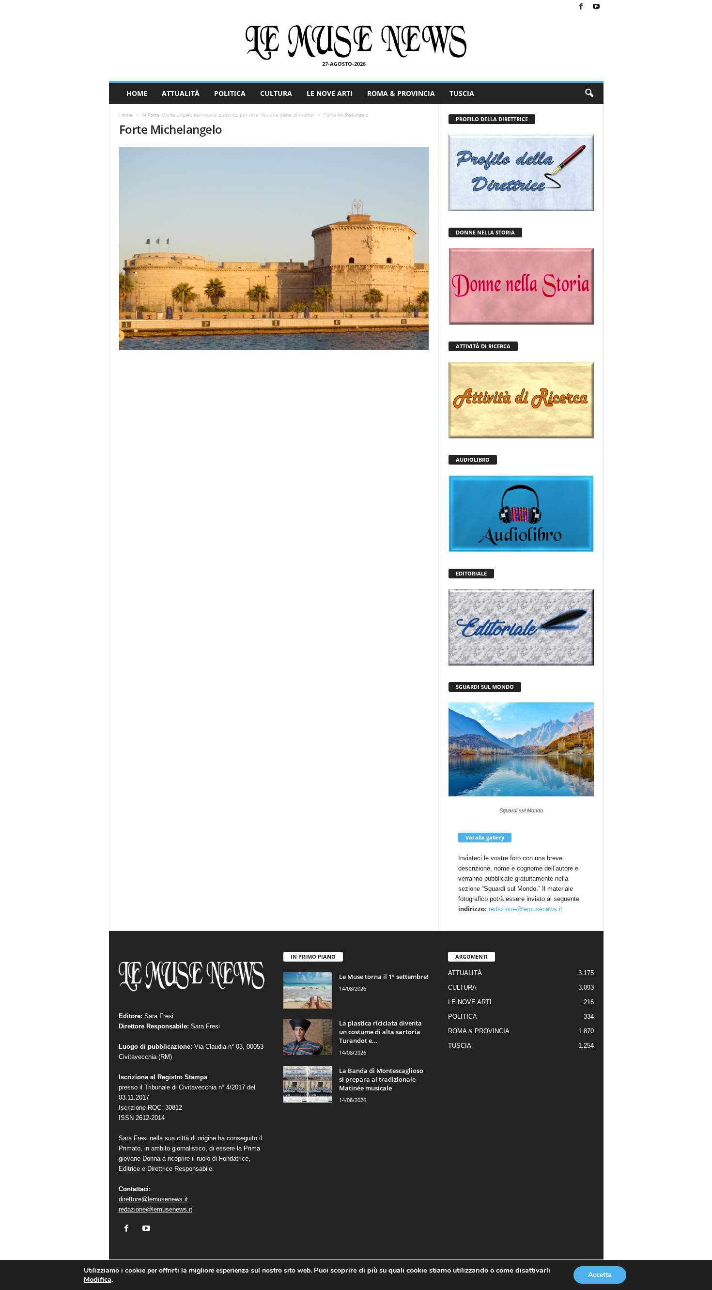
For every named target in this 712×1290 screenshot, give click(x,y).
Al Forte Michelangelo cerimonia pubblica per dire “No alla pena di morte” (228, 114)
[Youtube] (596, 7)
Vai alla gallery (484, 837)
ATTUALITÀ (181, 93)
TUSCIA (461, 93)
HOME (136, 93)
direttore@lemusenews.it (153, 1199)
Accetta (600, 1274)
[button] (589, 93)
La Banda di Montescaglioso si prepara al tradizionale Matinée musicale (381, 1079)
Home (126, 114)
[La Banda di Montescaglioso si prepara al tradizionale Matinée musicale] (307, 1084)
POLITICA (230, 93)
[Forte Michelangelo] (274, 248)
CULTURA (276, 93)
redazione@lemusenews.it (525, 909)
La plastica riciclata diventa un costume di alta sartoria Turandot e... (380, 1032)
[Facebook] (581, 7)
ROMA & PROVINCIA (401, 93)
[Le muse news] (356, 42)
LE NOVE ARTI (330, 93)
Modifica (97, 1279)
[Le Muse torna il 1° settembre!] (307, 990)
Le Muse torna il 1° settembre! (384, 976)
